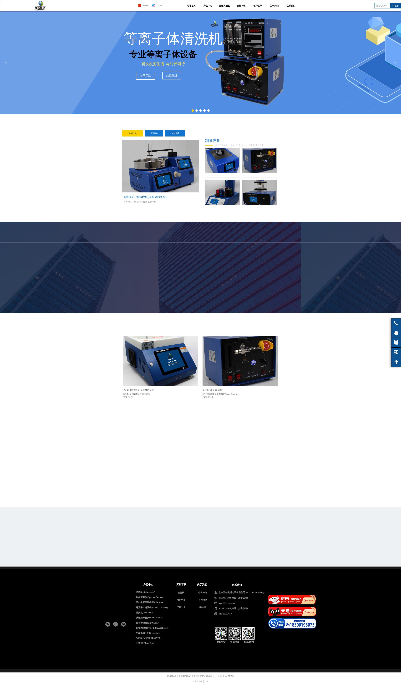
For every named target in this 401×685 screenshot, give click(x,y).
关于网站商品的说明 (184, 525)
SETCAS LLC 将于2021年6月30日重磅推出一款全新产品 (193, 549)
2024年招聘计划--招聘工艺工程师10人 (192, 537)
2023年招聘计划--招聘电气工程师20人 (192, 543)
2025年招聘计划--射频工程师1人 (189, 531)
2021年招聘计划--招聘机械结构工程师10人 (142, 554)
